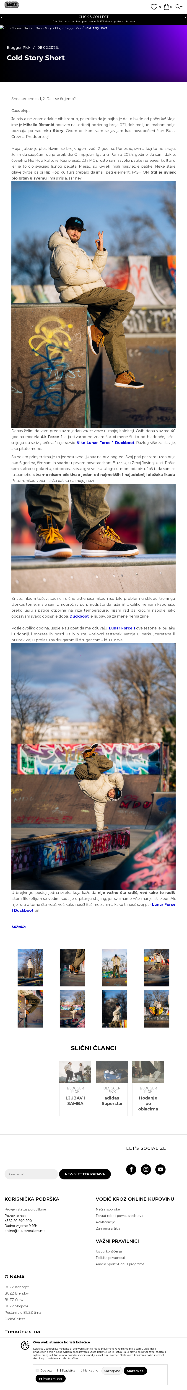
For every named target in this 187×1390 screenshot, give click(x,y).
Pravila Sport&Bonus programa (120, 1264)
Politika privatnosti (110, 1258)
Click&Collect (15, 1319)
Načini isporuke (108, 1209)
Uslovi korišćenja (109, 1251)
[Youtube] (160, 1169)
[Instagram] (146, 1169)
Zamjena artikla (108, 1228)
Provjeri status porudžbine (25, 1209)
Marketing (90, 1370)
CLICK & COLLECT (93, 17)
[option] (93, 19)
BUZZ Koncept (17, 1287)
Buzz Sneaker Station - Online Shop (28, 28)
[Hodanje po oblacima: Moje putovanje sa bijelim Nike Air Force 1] (148, 1072)
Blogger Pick (73, 28)
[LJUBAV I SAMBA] (75, 1072)
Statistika (68, 1370)
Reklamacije (105, 1222)
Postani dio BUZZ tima (23, 1313)
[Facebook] (131, 1169)
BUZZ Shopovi (16, 1306)
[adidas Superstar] (112, 1072)
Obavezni (47, 1370)
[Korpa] (166, 9)
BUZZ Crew (14, 1300)
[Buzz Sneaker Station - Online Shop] (12, 6)
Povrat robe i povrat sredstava (119, 1216)
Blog (58, 28)
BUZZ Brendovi (17, 1293)
